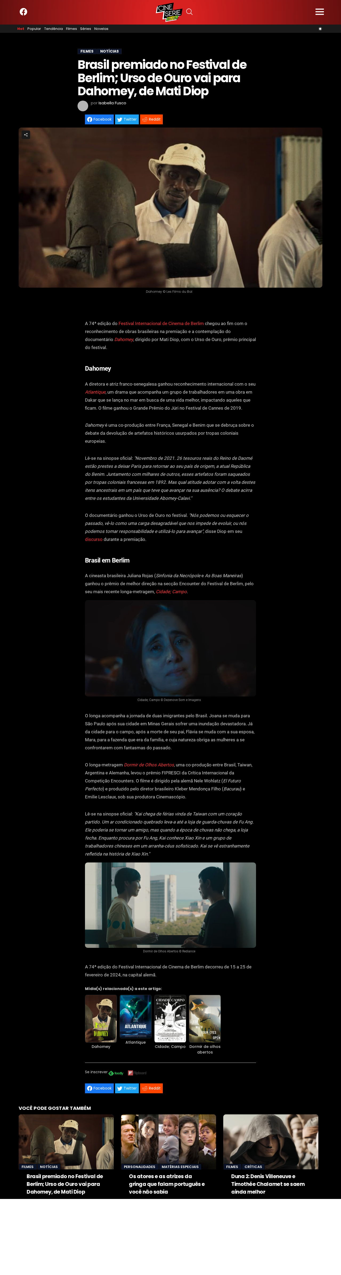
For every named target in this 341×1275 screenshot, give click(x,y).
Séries (85, 29)
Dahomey (123, 339)
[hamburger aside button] (319, 12)
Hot (20, 29)
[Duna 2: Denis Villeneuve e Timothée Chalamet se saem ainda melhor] (270, 1141)
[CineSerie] (169, 12)
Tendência (53, 29)
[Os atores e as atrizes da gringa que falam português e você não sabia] (168, 1141)
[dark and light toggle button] (320, 29)
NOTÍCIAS (109, 51)
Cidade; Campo (170, 1046)
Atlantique (95, 392)
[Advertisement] (160, 1236)
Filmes (71, 29)
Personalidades (140, 1166)
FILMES (87, 51)
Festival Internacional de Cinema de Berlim (161, 323)
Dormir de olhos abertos (205, 1049)
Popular (34, 29)
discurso (94, 539)
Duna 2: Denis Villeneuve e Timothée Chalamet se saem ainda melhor (268, 1184)
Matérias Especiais (180, 1166)
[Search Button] (189, 12)
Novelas (101, 29)
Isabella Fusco (112, 103)
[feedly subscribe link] (116, 1074)
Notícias (49, 1166)
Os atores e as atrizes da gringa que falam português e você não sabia (167, 1184)
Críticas (253, 1166)
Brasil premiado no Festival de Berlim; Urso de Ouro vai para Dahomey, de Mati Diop (65, 1184)
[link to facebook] (23, 14)
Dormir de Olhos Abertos (149, 764)
